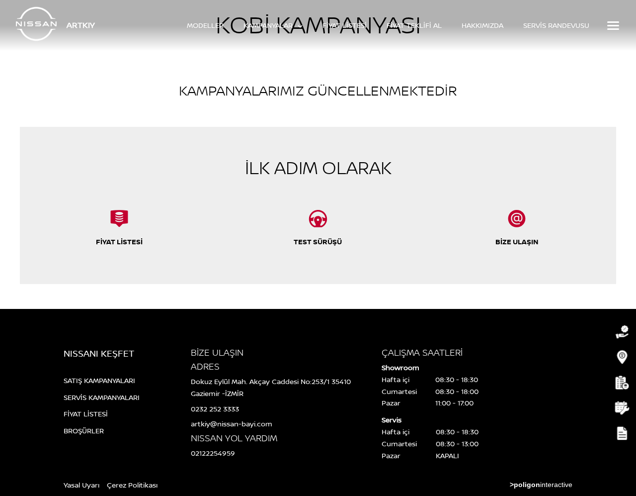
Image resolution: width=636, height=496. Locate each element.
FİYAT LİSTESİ (344, 25)
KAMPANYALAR (269, 25)
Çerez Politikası (132, 485)
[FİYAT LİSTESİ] (621, 383)
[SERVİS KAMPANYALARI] (621, 357)
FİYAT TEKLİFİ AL (414, 25)
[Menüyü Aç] (612, 25)
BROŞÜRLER (84, 430)
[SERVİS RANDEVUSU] (621, 408)
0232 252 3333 (215, 408)
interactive (541, 485)
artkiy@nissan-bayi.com (231, 423)
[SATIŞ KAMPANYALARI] (621, 332)
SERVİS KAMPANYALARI (102, 397)
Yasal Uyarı (81, 485)
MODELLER (205, 25)
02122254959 (213, 453)
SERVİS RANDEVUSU (556, 25)
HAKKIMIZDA (482, 25)
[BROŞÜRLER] (621, 433)
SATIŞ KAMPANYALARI (99, 380)
